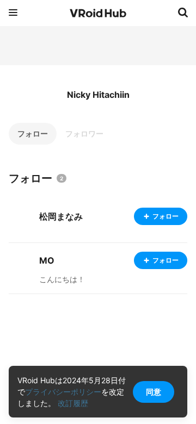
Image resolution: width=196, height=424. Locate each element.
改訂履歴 (73, 403)
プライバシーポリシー (63, 391)
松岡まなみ (61, 216)
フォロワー (84, 133)
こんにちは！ (62, 279)
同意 (153, 391)
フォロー (32, 133)
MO (46, 260)
